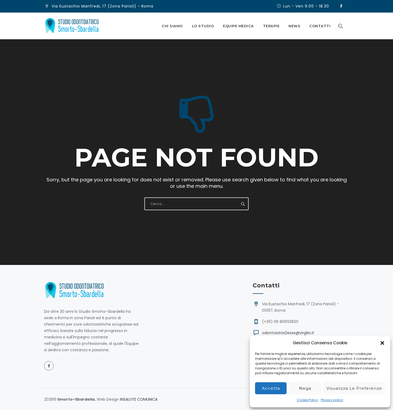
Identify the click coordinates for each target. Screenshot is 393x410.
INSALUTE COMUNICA (138, 399)
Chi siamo (172, 26)
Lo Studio (203, 26)
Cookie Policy (307, 400)
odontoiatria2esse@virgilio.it (288, 332)
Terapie (271, 26)
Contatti (319, 26)
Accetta (271, 388)
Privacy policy (332, 400)
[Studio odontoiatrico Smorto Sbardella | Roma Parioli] (71, 26)
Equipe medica (238, 26)
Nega (305, 388)
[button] (382, 343)
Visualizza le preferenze (354, 388)
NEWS (294, 26)
